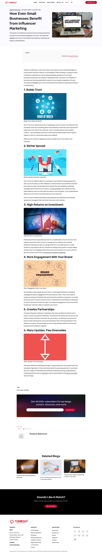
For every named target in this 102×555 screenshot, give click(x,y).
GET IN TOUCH (51, 506)
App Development (36, 532)
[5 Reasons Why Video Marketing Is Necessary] (27, 466)
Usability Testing (36, 540)
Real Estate (55, 542)
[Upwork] (83, 535)
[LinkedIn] (83, 531)
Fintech (54, 540)
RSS (38, 551)
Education (55, 530)
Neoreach (45, 373)
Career (33, 547)
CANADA (12, 542)
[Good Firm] (75, 539)
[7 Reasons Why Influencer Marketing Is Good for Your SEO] (74, 466)
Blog (67, 2)
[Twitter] (79, 531)
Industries (51, 2)
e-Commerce (35, 545)
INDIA (11, 530)
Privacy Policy (51, 551)
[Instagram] (75, 535)
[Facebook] (75, 531)
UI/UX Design (35, 530)
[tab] (19, 429)
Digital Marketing (15, 10)
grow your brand (72, 373)
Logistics (54, 537)
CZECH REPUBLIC (15, 545)
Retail (54, 535)
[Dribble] (87, 531)
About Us (60, 2)
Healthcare (55, 533)
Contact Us (91, 2)
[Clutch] (87, 535)
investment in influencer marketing (54, 252)
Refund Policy (58, 551)
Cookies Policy (64, 551)
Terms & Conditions (44, 551)
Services (42, 2)
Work (35, 2)
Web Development (36, 537)
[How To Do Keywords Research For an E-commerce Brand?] (51, 467)
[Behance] (79, 535)
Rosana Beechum (73, 56)
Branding (33, 535)
